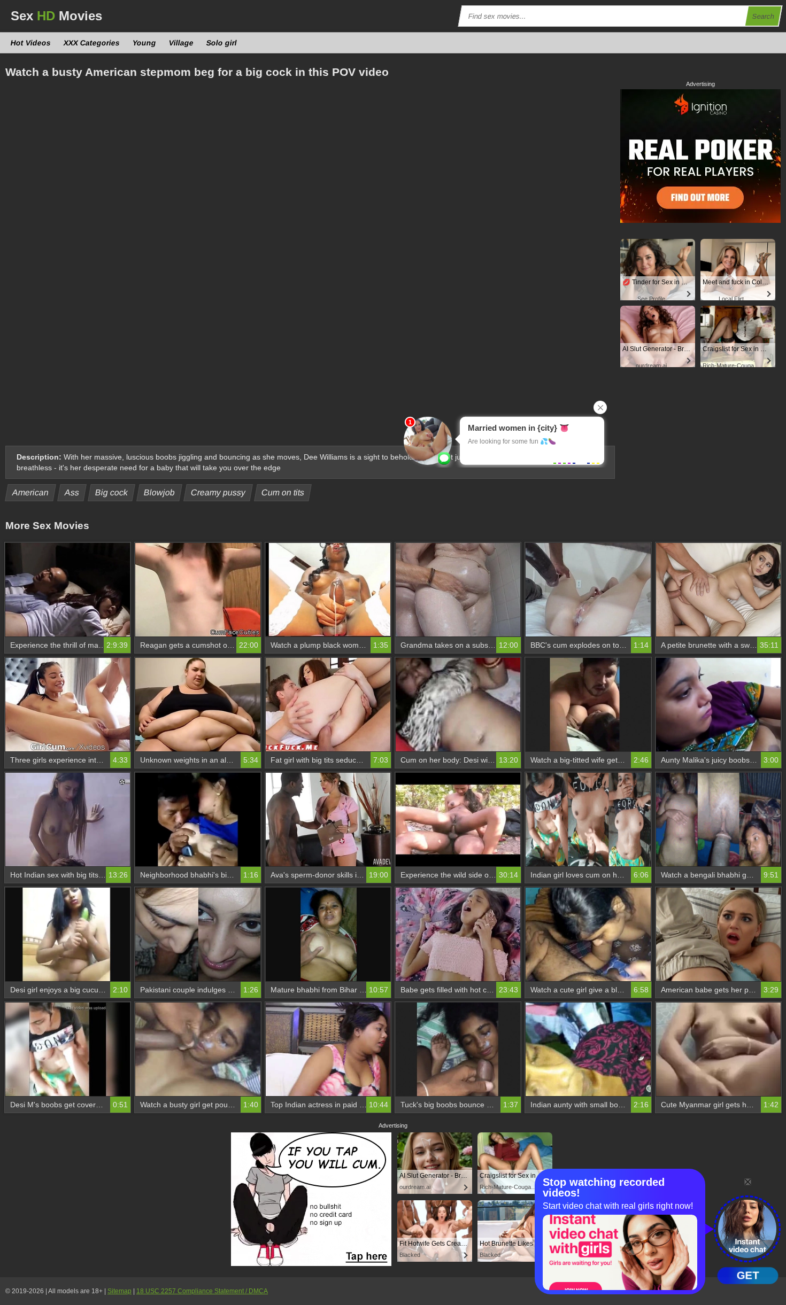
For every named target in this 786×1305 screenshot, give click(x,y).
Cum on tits (283, 492)
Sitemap (119, 1291)
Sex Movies (56, 16)
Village (181, 42)
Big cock (112, 492)
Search (763, 16)
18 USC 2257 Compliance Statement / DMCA (202, 1291)
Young (144, 42)
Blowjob (159, 492)
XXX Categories (92, 42)
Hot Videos (31, 42)
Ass (72, 492)
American (31, 492)
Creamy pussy (218, 492)
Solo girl (222, 42)
